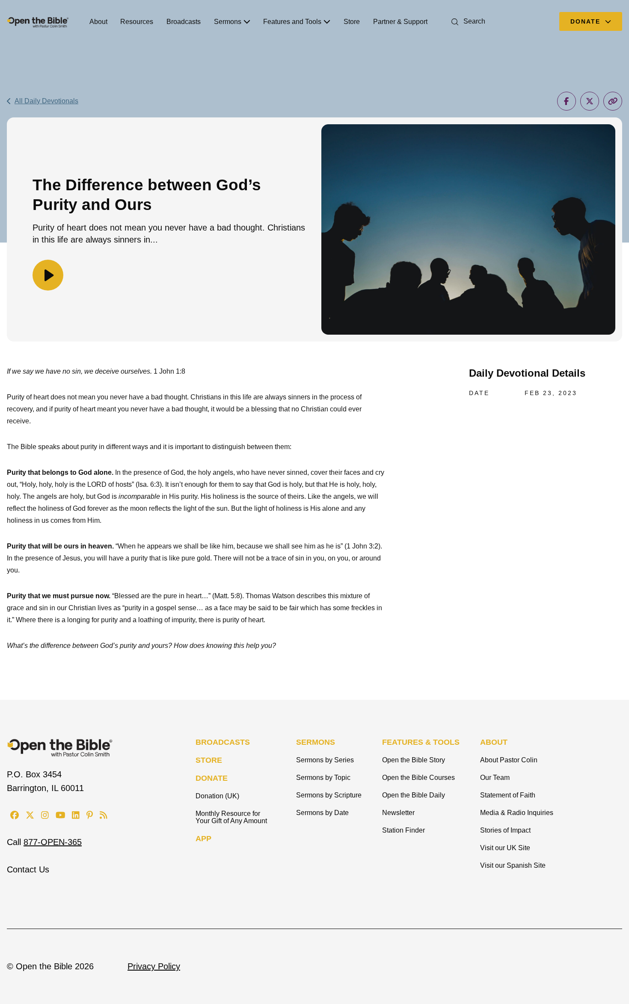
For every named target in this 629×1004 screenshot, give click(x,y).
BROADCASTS (223, 742)
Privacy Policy (154, 966)
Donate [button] (586, 21)
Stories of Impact (505, 830)
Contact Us (28, 869)
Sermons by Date (322, 812)
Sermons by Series (325, 760)
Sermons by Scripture (329, 795)
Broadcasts (183, 21)
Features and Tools (292, 21)
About (98, 21)
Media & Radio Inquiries (516, 812)
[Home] (38, 21)
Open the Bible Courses (418, 777)
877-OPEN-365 (53, 842)
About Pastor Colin (508, 760)
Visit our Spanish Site (513, 865)
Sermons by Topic (323, 777)
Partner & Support (400, 21)
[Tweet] (589, 101)
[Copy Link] (612, 101)
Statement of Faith (507, 795)
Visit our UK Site (505, 847)
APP (203, 838)
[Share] (566, 101)
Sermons (227, 21)
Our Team (495, 777)
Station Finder (403, 830)
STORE (209, 760)
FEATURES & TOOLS (421, 742)
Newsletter (398, 812)
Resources (136, 21)
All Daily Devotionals (46, 101)
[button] (466, 21)
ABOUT (493, 742)
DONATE (212, 778)
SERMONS (315, 742)
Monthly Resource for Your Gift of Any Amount (231, 817)
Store (352, 21)
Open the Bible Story (413, 760)
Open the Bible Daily (413, 795)
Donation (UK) (217, 796)
